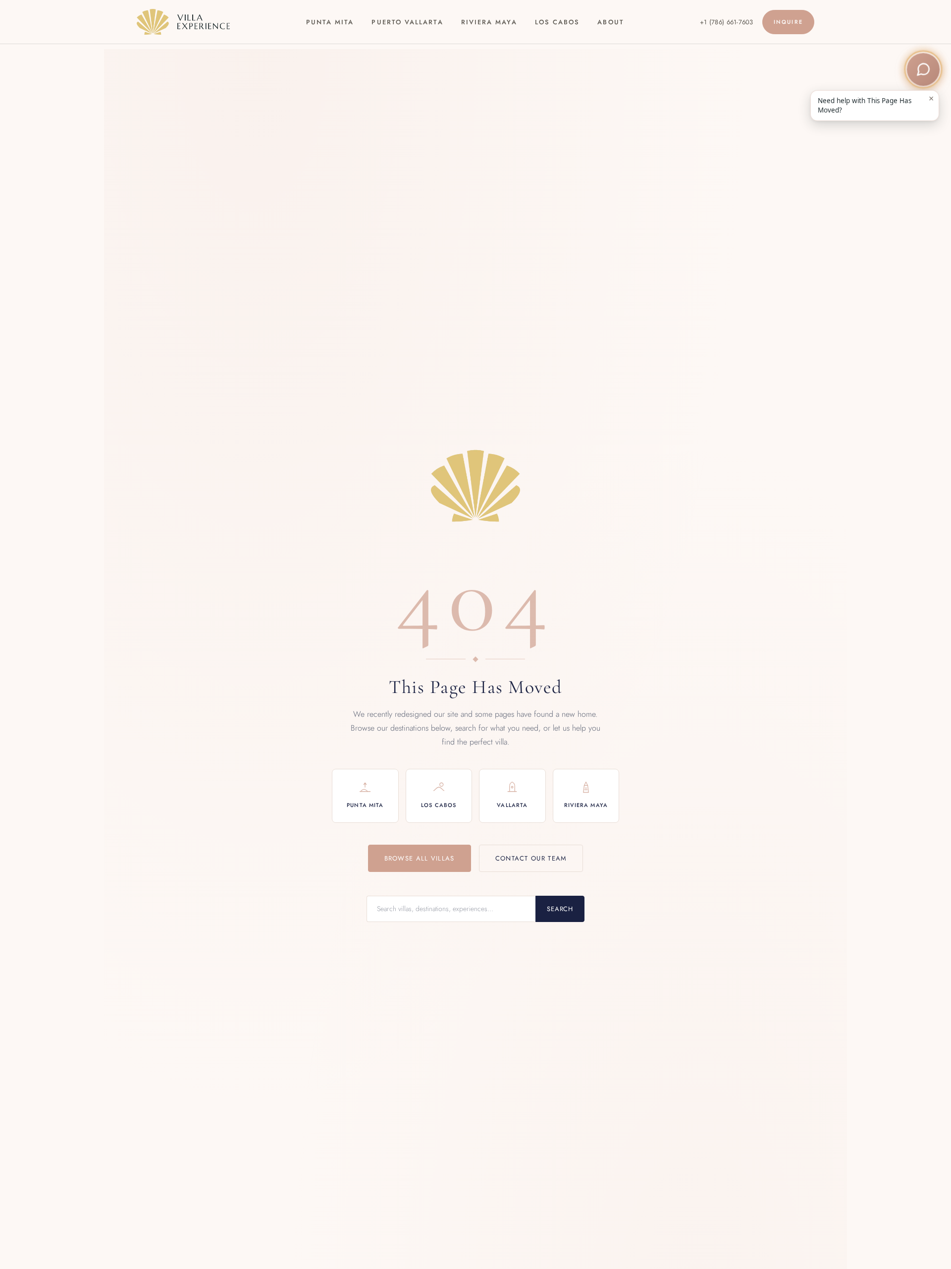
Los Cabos (557, 22)
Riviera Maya (489, 22)
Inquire (788, 22)
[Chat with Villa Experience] (923, 69)
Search (560, 909)
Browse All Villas (419, 858)
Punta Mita (330, 22)
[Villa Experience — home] (183, 22)
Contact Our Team (531, 858)
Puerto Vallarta (407, 22)
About (610, 22)
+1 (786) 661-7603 (726, 22)
